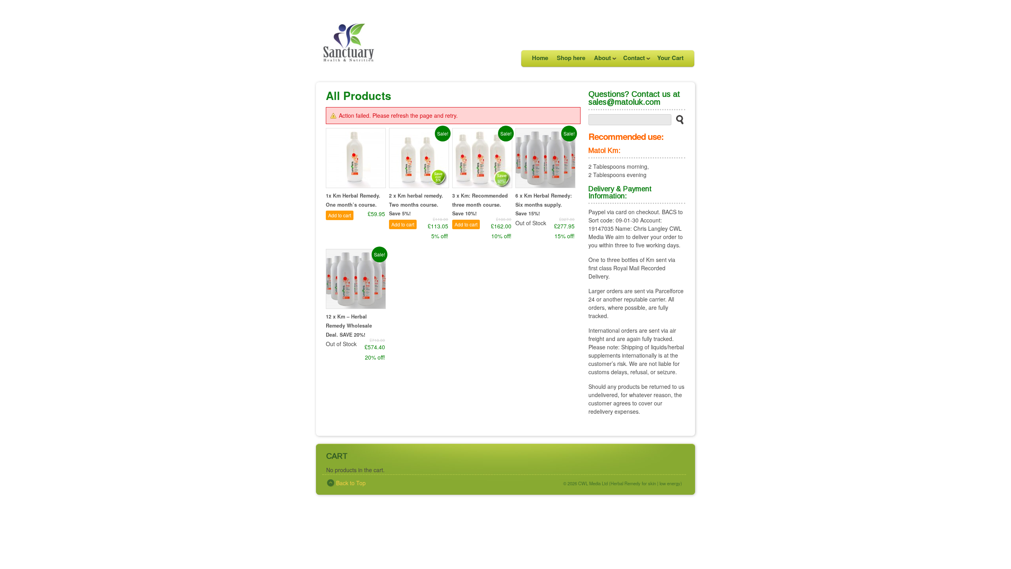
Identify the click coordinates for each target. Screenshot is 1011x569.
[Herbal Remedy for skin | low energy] (347, 71)
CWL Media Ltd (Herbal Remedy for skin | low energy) (630, 483)
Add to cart (339, 215)
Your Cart (670, 57)
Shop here (571, 57)
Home (540, 57)
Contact (632, 59)
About (600, 59)
